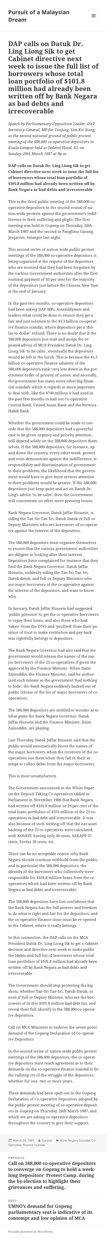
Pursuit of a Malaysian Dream (38, 15)
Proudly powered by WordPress (30, 1232)
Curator (47, 1140)
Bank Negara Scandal (75, 1140)
